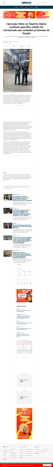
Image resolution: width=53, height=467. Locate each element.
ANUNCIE (36, 7)
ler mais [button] (31, 465)
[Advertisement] (17, 114)
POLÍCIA (31, 7)
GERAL (16, 7)
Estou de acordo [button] (47, 465)
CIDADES (21, 7)
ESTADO (26, 7)
